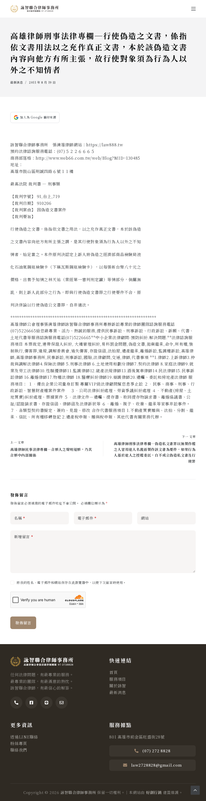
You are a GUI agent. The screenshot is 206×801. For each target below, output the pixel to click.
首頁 (113, 672)
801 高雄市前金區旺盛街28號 (137, 737)
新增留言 (23, 536)
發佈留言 (23, 622)
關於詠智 (117, 686)
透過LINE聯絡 (24, 737)
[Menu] (193, 9)
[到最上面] (195, 790)
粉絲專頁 (18, 743)
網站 (145, 518)
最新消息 (16, 82)
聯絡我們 (18, 750)
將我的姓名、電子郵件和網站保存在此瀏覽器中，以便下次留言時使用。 (71, 582)
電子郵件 (87, 518)
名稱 (19, 518)
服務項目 (117, 679)
